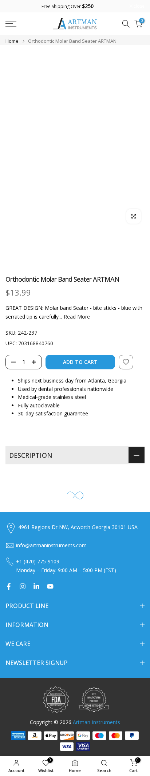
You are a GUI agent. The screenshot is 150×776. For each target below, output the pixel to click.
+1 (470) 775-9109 (37, 561)
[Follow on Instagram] (22, 586)
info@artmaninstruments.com (51, 545)
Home (12, 41)
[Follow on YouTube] (50, 586)
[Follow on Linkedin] (36, 586)
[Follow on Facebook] (8, 586)
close (139, 6)
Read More (77, 316)
